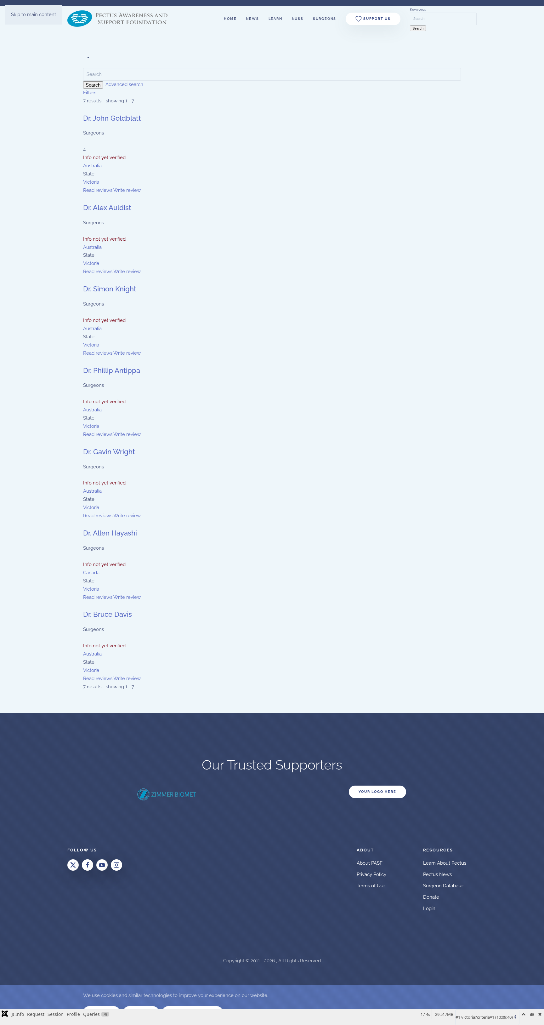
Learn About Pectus (444, 863)
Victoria (91, 182)
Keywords (418, 10)
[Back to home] (121, 18)
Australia (92, 166)
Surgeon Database (443, 886)
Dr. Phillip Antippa (111, 370)
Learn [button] (275, 19)
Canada (91, 572)
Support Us (376, 19)
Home (230, 19)
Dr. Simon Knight (109, 289)
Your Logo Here (377, 792)
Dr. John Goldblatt (112, 118)
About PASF (369, 863)
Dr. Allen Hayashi (110, 533)
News (252, 19)
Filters (89, 92)
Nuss (297, 19)
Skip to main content (33, 14)
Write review (127, 190)
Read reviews (97, 190)
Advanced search (124, 84)
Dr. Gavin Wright (109, 452)
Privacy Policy (371, 874)
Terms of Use (371, 886)
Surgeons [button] (324, 19)
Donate (431, 897)
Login (429, 908)
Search (93, 85)
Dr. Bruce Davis (107, 614)
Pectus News (437, 874)
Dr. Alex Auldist (107, 207)
